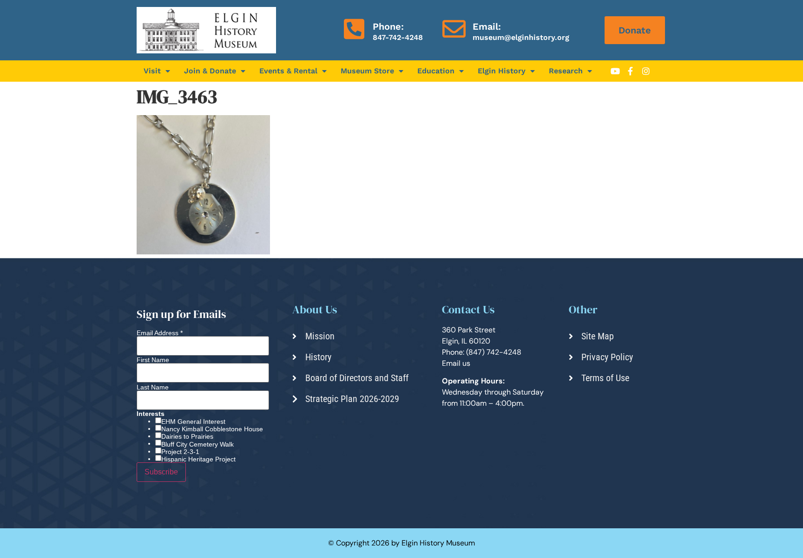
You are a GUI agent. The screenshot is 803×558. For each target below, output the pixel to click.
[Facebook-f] (630, 71)
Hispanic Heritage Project (198, 459)
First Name (153, 360)
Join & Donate (210, 70)
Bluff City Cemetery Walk (197, 444)
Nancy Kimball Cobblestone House (212, 429)
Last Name (153, 387)
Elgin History (502, 70)
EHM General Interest (193, 421)
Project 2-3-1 (180, 451)
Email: (487, 26)
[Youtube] (615, 71)
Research (566, 70)
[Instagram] (646, 71)
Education (435, 70)
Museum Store (367, 70)
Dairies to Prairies (187, 436)
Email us (456, 363)
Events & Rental (288, 70)
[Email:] (454, 28)
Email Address (160, 333)
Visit (152, 70)
